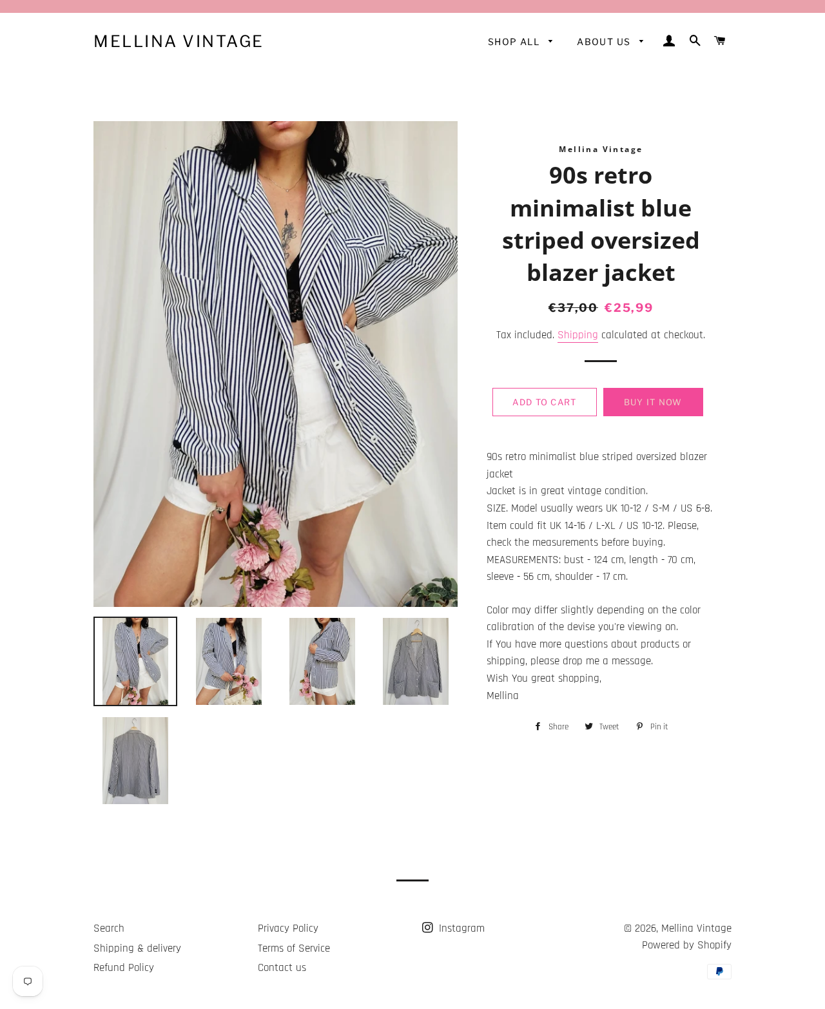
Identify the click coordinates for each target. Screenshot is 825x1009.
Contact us (282, 968)
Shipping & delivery (137, 948)
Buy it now (653, 402)
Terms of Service (294, 948)
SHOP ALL (515, 41)
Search (108, 928)
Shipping (578, 335)
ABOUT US (605, 41)
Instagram (460, 928)
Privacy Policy (288, 928)
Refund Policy (123, 968)
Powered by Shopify (687, 945)
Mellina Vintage (178, 41)
